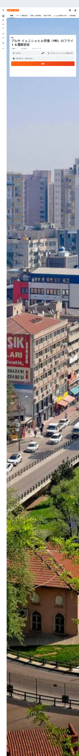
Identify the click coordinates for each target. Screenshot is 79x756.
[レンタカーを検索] (3, 24)
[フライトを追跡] (3, 38)
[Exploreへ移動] (3, 34)
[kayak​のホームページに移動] (13, 10)
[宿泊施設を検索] (3, 20)
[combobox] (36, 48)
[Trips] (3, 43)
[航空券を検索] (3, 16)
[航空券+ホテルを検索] (3, 28)
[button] (3, 10)
